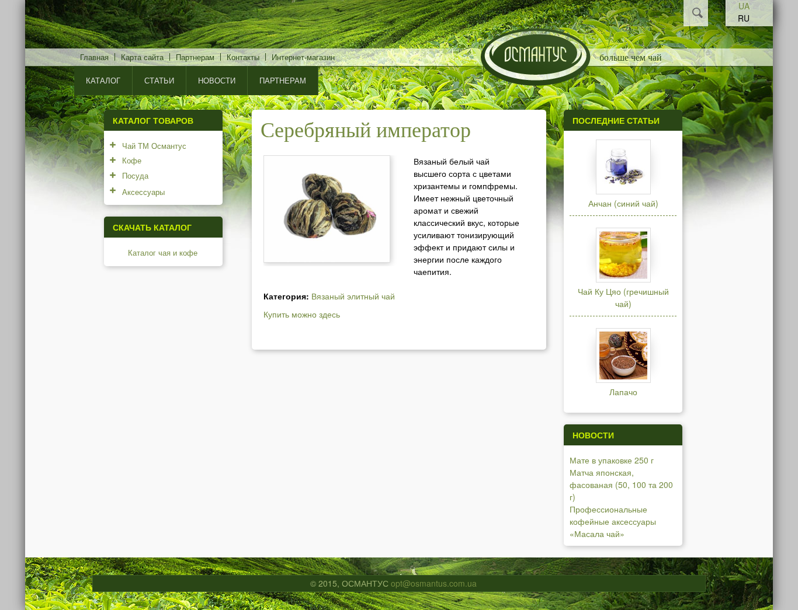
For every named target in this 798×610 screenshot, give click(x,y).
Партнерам (195, 57)
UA (744, 6)
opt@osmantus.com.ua (434, 583)
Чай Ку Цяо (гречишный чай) (623, 297)
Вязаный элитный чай (353, 296)
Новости (216, 80)
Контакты (243, 57)
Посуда (135, 175)
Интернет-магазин (303, 57)
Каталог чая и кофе (162, 252)
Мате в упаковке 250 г (612, 460)
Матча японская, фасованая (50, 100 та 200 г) (621, 484)
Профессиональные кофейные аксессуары (613, 515)
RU (744, 18)
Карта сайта (142, 57)
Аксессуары (143, 191)
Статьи (159, 80)
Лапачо (623, 392)
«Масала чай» (597, 533)
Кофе (131, 160)
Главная (94, 57)
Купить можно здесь (301, 314)
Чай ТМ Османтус (154, 145)
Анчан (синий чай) (623, 203)
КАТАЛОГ (103, 80)
